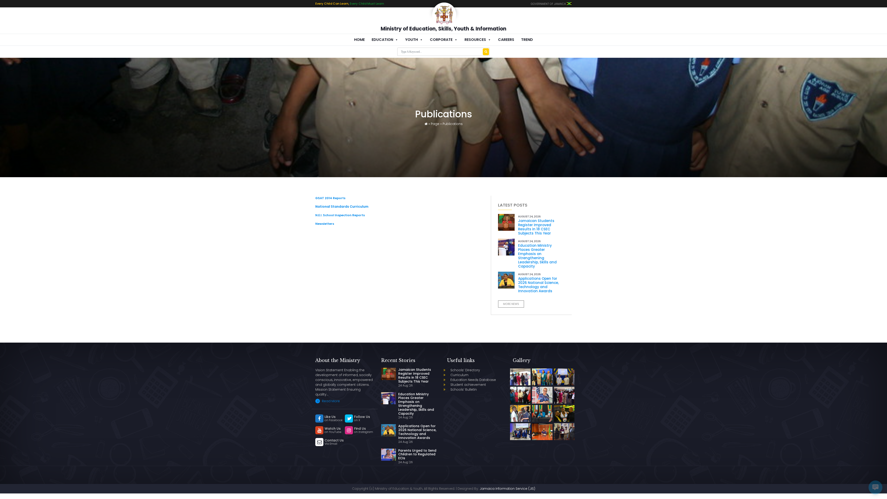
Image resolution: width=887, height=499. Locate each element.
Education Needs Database (473, 379)
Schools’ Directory (465, 370)
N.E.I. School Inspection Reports (340, 215)
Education (382, 39)
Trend (527, 39)
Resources (475, 39)
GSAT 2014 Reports (330, 198)
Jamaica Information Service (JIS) (507, 488)
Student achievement (468, 384)
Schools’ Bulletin (463, 389)
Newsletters (324, 224)
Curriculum (459, 375)
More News (511, 304)
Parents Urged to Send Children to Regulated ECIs (417, 454)
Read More (330, 401)
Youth (411, 39)
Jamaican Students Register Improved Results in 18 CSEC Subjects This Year (536, 227)
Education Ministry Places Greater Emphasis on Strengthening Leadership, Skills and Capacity (537, 256)
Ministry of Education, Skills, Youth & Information (443, 28)
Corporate (441, 39)
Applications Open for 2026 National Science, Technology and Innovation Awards (538, 284)
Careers (506, 39)
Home (359, 39)
